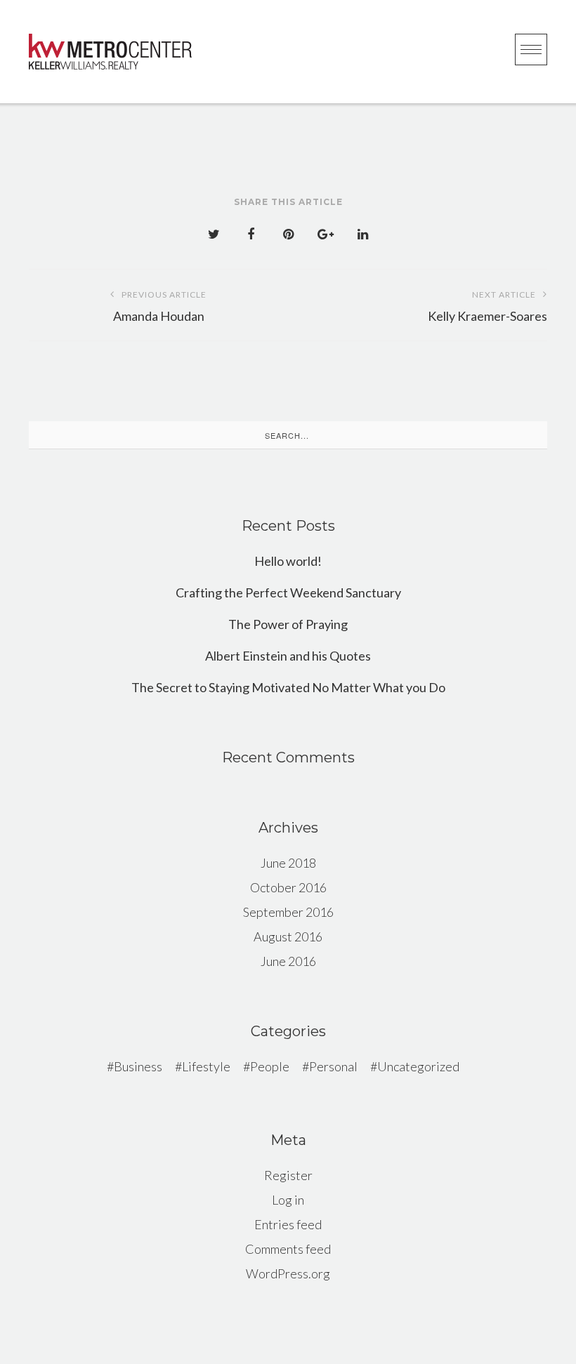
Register (288, 1175)
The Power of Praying (288, 624)
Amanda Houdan (160, 306)
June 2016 (288, 961)
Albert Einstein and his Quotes (288, 655)
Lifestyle (206, 1066)
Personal (333, 1066)
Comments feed (288, 1249)
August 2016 (288, 936)
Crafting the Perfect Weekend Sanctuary (288, 592)
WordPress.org (288, 1273)
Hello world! (288, 561)
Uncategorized (418, 1066)
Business (138, 1066)
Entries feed (288, 1224)
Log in (288, 1199)
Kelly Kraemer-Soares (487, 306)
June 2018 (288, 862)
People (269, 1066)
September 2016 (288, 912)
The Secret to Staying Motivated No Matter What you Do (288, 687)
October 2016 (288, 887)
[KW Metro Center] (110, 51)
